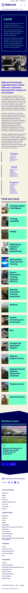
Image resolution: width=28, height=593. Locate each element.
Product (4, 497)
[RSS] (18, 482)
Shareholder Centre (7, 569)
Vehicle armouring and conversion (16, 320)
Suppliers (4, 508)
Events (12, 1)
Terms (17, 585)
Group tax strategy (6, 535)
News (17, 0)
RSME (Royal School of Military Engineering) (16, 247)
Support (4, 495)
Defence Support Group (17, 357)
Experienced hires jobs (7, 551)
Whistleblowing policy (7, 533)
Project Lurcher (17, 384)
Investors (4, 562)
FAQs (3, 555)
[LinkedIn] (15, 482)
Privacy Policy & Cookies (8, 585)
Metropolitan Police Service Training (16, 261)
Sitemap (22, 585)
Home (3, 9)
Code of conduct (6, 531)
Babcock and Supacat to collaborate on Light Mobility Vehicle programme (12, 451)
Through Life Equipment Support (15, 345)
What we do (5, 493)
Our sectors (16, 9)
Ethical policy (5, 529)
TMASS (13, 232)
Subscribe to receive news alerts (15, 478)
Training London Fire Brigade (17, 207)
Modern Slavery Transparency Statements (12, 527)
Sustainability (5, 524)
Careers (4, 546)
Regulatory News (6, 578)
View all (13, 464)
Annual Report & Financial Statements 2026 (12, 567)
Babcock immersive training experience (15, 293)
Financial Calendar (6, 576)
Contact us (22, 0)
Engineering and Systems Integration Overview (17, 372)
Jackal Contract (17, 397)
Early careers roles (6, 548)
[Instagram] (9, 482)
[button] (21, 5)
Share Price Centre (6, 571)
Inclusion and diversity (7, 553)
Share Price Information (8, 573)
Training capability (14, 220)
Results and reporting (7, 565)
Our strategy (5, 506)
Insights (4, 522)
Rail (11, 330)
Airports (14, 305)
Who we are (9, 9)
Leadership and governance (9, 502)
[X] (12, 482)
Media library (5, 515)
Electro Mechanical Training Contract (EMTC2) (15, 277)
